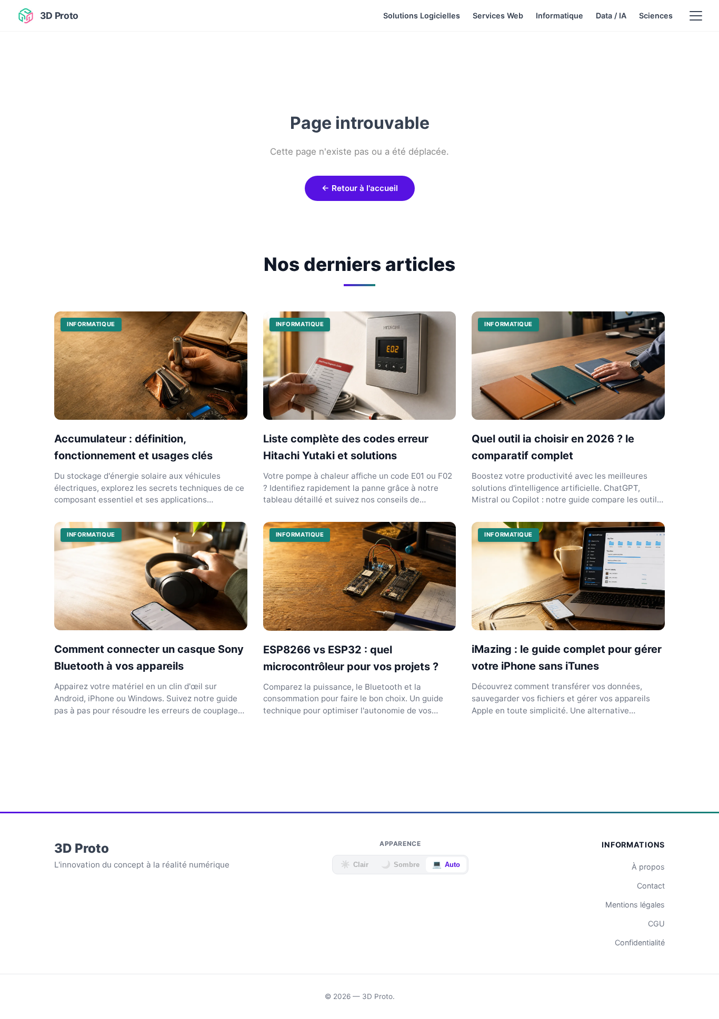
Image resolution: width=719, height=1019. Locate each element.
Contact (651, 885)
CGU (656, 923)
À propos (648, 866)
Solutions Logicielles (421, 15)
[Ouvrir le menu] (696, 16)
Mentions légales (635, 904)
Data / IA (611, 15)
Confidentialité (640, 942)
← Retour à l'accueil (360, 188)
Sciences (656, 15)
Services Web (498, 15)
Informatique (559, 15)
